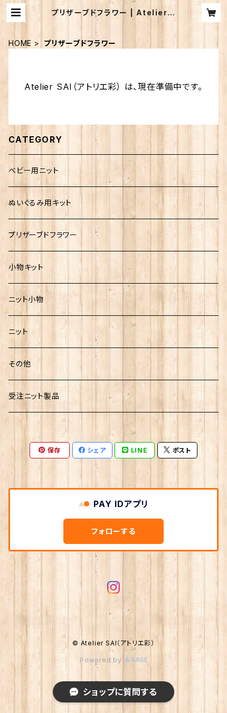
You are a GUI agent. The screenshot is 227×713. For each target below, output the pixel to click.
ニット (18, 331)
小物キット (26, 266)
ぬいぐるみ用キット (40, 202)
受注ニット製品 (34, 395)
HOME (20, 43)
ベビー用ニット (33, 170)
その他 (19, 363)
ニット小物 (26, 299)
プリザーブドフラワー (43, 234)
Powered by (102, 660)
